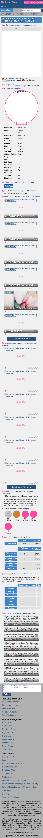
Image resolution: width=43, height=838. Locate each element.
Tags (27, 14)
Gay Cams (6, 736)
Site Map (6, 794)
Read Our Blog (8, 770)
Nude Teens (7, 777)
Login (26, 2)
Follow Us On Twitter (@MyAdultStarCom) (20, 784)
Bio (14, 14)
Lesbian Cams (8, 743)
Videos (34, 14)
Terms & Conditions (10, 797)
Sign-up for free (13, 505)
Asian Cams (7, 726)
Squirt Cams (7, 746)
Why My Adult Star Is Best (13, 763)
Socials (20, 14)
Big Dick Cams (8, 733)
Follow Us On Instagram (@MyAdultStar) (19, 787)
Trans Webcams (9, 715)
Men (19, 141)
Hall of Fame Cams (10, 767)
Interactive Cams (9, 739)
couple (20, 138)
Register (8, 80)
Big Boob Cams (9, 729)
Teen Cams (7, 749)
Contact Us (7, 790)
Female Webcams (10, 705)
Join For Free (36, 2)
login (14, 80)
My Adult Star (9, 2)
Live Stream (6, 14)
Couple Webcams (9, 712)
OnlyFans (9, 186)
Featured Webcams (10, 702)
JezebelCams (8, 774)
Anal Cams (7, 722)
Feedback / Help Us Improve (14, 780)
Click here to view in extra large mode (15, 78)
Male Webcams (8, 708)
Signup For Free (9, 757)
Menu (3, 6)
